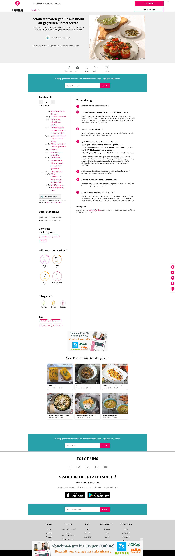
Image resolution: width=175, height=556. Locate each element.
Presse (107, 533)
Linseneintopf (80, 386)
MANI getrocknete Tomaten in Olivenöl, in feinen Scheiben (58, 130)
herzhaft (55, 321)
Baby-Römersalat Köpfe (57, 189)
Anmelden (105, 86)
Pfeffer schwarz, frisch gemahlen (56, 181)
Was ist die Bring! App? (53, 202)
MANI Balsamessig (57, 185)
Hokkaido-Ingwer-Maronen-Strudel (85, 416)
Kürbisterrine (52, 386)
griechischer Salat (95, 210)
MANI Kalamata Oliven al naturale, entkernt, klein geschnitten (57, 165)
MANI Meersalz (56, 177)
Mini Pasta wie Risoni (58, 117)
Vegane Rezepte (68, 539)
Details (34, 10)
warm (58, 325)
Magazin (49, 537)
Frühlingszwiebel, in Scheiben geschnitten (58, 145)
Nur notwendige (149, 9)
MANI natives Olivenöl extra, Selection (56, 122)
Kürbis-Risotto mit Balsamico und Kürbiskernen (114, 386)
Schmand (54, 149)
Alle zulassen (149, 3)
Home (49, 529)
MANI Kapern (55, 158)
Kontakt (87, 533)
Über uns (107, 529)
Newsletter (87, 537)
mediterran (45, 325)
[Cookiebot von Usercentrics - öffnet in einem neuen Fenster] (17, 10)
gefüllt (43, 321)
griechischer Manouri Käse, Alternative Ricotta (58, 138)
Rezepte (49, 533)
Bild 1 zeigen (117, 58)
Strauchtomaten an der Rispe (58, 112)
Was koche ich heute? (68, 529)
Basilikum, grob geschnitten (56, 153)
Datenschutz (126, 533)
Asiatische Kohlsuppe (110, 415)
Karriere (107, 537)
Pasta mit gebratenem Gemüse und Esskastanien (60, 416)
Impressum (126, 537)
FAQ (87, 529)
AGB (126, 529)
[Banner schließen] (168, 1)
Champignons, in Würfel (57, 172)
